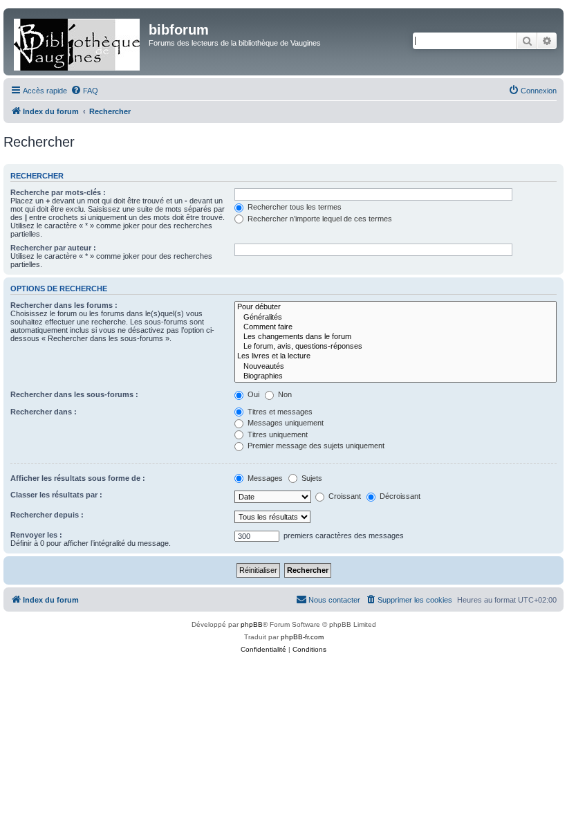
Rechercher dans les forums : (64, 305)
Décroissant (399, 496)
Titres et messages (279, 412)
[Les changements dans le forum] (395, 337)
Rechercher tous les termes (293, 207)
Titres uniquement (276, 434)
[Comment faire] (395, 327)
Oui (252, 394)
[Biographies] (395, 376)
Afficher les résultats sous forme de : (77, 478)
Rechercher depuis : (47, 515)
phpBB (252, 624)
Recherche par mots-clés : (58, 192)
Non (284, 394)
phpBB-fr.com (302, 637)
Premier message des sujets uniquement (314, 445)
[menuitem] (84, 90)
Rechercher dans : (43, 412)
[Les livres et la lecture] (395, 356)
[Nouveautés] (395, 367)
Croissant (343, 496)
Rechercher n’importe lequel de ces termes (318, 218)
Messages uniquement (284, 423)
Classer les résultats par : (56, 495)
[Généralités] (395, 317)
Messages (264, 478)
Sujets (310, 478)
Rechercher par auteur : (53, 248)
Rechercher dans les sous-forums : (74, 394)
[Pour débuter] (395, 307)
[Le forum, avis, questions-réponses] (395, 346)
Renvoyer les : (36, 535)
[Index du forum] (78, 42)
